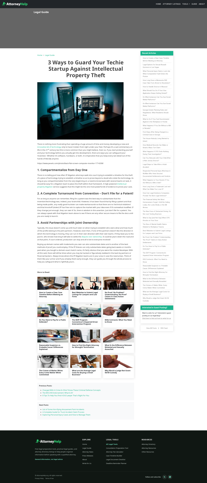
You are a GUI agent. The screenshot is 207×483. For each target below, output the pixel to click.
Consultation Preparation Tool (117, 448)
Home (158, 4)
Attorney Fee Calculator (114, 452)
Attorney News (87, 452)
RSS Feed (164, 328)
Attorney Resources (149, 448)
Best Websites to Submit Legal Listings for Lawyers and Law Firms (85, 294)
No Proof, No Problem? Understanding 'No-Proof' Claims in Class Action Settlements (116, 295)
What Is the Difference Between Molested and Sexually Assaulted (118, 347)
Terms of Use (49, 478)
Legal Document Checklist (115, 459)
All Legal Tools (112, 444)
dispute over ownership (92, 236)
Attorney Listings (172, 4)
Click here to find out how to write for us (156, 318)
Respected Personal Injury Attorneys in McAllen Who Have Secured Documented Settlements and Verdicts (156, 173)
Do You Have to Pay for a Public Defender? (52, 321)
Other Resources (148, 452)
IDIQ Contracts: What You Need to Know (118, 321)
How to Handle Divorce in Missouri (155, 87)
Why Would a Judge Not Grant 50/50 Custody (117, 371)
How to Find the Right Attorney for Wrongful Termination (85, 346)
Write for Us (86, 463)
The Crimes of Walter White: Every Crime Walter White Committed (51, 372)
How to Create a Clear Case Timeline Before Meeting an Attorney (51, 294)
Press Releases (87, 456)
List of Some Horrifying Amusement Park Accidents (63, 409)
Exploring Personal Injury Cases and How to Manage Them (66, 415)
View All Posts (151, 328)
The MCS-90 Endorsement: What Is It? (57, 393)
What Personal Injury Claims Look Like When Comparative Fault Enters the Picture (156, 73)
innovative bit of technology (49, 147)
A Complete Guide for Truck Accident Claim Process (63, 412)
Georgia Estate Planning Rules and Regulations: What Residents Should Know (155, 112)
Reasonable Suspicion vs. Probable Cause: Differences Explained (51, 347)
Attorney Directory (148, 444)
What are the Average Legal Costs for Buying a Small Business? (84, 372)
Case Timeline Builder (114, 456)
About (202, 4)
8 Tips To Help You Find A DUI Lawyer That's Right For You (65, 395)
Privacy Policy (39, 478)
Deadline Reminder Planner (116, 463)
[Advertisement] (103, 30)
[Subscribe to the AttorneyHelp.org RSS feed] (170, 477)
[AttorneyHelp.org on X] (164, 477)
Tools (185, 4)
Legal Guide (50, 55)
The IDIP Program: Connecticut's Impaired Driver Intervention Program (85, 322)
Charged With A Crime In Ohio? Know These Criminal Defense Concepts (71, 390)
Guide (194, 4)
